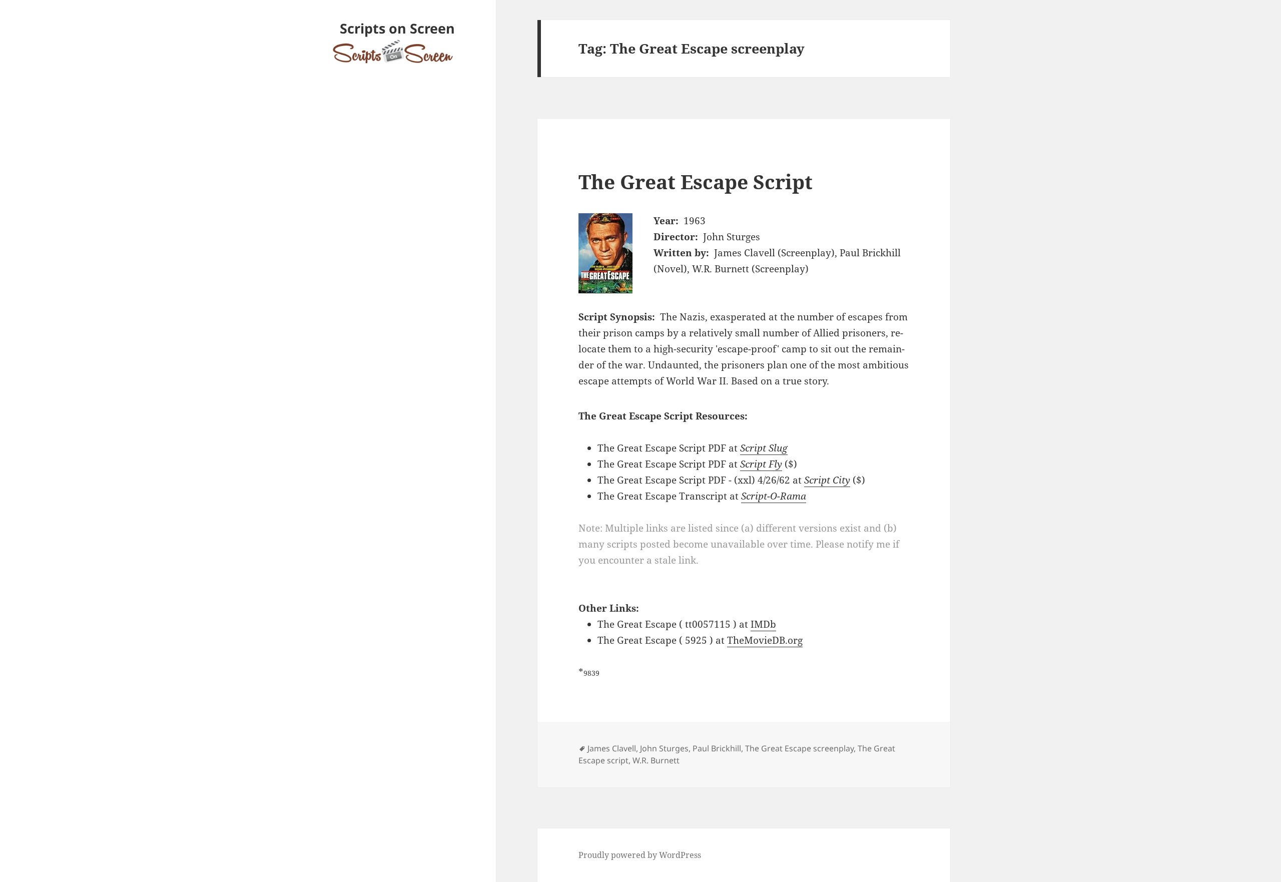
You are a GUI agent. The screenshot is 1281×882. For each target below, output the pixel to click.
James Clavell (611, 748)
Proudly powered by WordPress (639, 854)
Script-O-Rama (773, 496)
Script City (827, 480)
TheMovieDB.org (765, 640)
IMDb (763, 624)
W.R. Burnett (656, 760)
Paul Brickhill (717, 748)
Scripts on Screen (397, 28)
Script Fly (761, 464)
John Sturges (664, 748)
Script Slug (764, 448)
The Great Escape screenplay (799, 748)
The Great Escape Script (695, 181)
